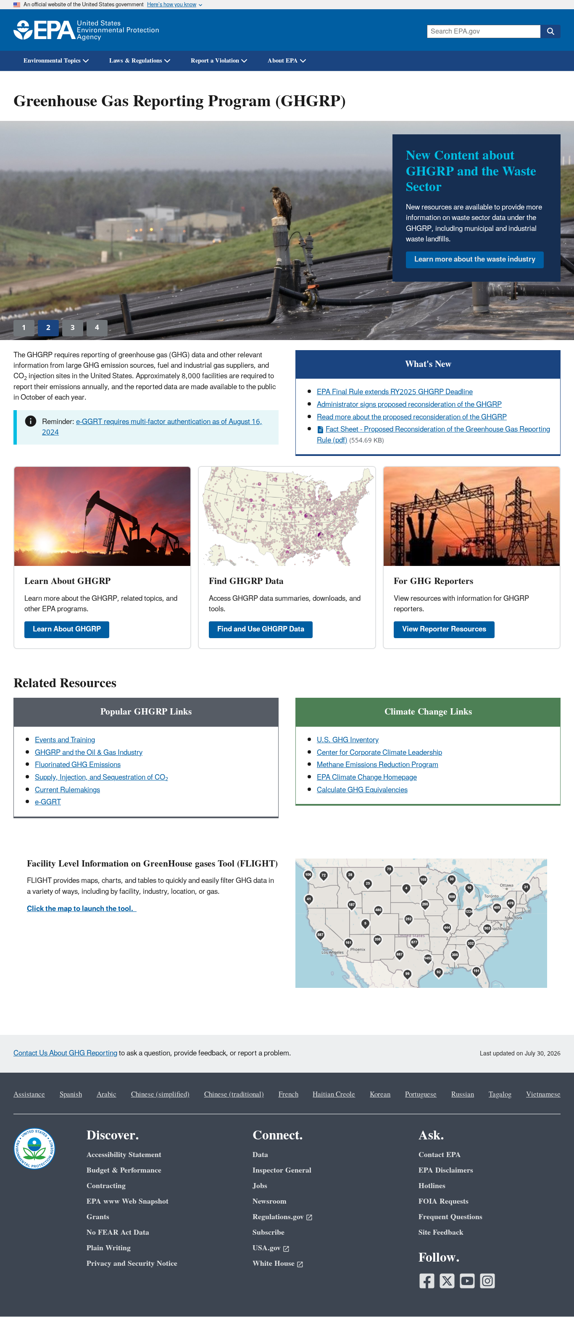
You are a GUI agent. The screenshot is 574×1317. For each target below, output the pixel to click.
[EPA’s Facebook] (427, 1280)
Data (260, 1154)
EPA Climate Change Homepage (367, 777)
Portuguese (421, 1094)
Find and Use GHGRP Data (260, 629)
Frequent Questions (450, 1216)
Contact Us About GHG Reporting (65, 1053)
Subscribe (268, 1232)
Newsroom (270, 1201)
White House (274, 1263)
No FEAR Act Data (118, 1232)
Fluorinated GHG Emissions (78, 764)
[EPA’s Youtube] (467, 1280)
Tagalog (500, 1094)
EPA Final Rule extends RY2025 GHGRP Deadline (395, 392)
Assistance (29, 1094)
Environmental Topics (52, 60)
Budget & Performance (124, 1170)
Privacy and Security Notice (132, 1263)
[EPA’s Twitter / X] (447, 1280)
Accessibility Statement (124, 1154)
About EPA (283, 60)
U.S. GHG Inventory (348, 740)
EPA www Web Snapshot (128, 1201)
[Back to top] (551, 1294)
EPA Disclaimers (446, 1170)
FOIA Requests (444, 1201)
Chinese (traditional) (234, 1094)
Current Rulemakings (67, 790)
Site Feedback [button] (441, 1232)
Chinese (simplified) (160, 1094)
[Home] (86, 30)
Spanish (71, 1094)
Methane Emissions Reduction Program (377, 764)
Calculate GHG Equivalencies (362, 790)
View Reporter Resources (444, 629)
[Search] (550, 31)
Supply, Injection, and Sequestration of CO (101, 777)
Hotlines (432, 1185)
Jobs (260, 1185)
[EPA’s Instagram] (487, 1280)
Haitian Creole (334, 1094)
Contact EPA (440, 1154)
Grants (98, 1216)
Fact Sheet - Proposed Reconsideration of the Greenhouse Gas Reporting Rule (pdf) (433, 435)
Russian (462, 1094)
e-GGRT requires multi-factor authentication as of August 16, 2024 (152, 427)
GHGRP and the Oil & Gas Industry (88, 752)
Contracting (106, 1185)
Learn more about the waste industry (474, 259)
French (288, 1094)
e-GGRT (48, 802)
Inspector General (282, 1170)
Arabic (106, 1094)
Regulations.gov (278, 1216)
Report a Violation (215, 60)
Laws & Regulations (135, 60)
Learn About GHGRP (67, 629)
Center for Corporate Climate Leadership (379, 752)
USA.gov (267, 1248)
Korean (380, 1094)
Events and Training (65, 740)
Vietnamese (543, 1094)
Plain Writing (109, 1248)
